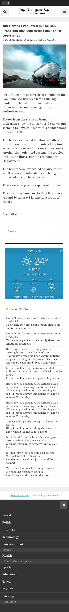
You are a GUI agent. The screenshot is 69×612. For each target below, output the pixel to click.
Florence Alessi (44, 40)
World (6, 515)
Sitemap (8, 596)
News (15, 214)
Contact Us (10, 601)
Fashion (7, 588)
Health (7, 555)
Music (7, 550)
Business (8, 529)
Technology (10, 537)
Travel (6, 581)
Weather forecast (34, 296)
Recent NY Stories (20, 309)
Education (9, 574)
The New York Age (20, 495)
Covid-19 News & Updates (18, 561)
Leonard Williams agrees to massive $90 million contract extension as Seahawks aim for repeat (34, 371)
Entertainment (12, 544)
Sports (6, 567)
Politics (7, 522)
